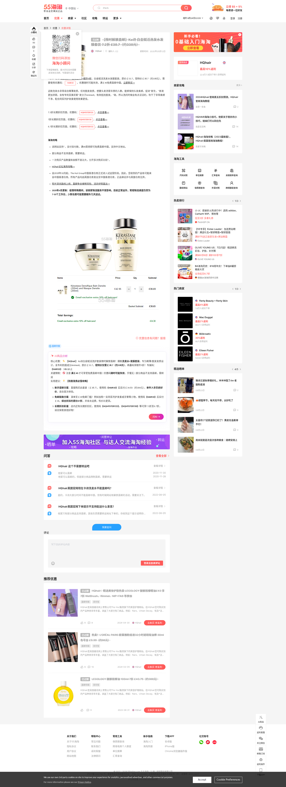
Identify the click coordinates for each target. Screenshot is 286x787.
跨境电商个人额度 (122, 746)
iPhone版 (169, 746)
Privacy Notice (84, 782)
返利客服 (95, 751)
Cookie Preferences (228, 779)
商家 (70, 18)
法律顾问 (95, 756)
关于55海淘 (73, 741)
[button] (72, 8)
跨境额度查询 (232, 188)
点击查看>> (103, 112)
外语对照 (216, 188)
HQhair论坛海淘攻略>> (63, 167)
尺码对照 (184, 175)
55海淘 (53, 8)
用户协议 (71, 751)
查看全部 (161, 455)
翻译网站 (184, 188)
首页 (46, 28)
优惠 (57, 18)
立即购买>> (129, 83)
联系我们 (95, 746)
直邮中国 (56, 346)
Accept (202, 779)
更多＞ (239, 85)
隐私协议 (71, 746)
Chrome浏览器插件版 (176, 751)
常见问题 (95, 741)
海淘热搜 (148, 746)
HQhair (98, 51)
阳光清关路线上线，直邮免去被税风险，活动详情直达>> (81, 184)
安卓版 (168, 741)
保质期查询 (200, 188)
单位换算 (200, 175)
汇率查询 (216, 175)
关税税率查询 (232, 175)
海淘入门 (148, 741)
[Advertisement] (208, 484)
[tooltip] (61, 54)
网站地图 (71, 756)
